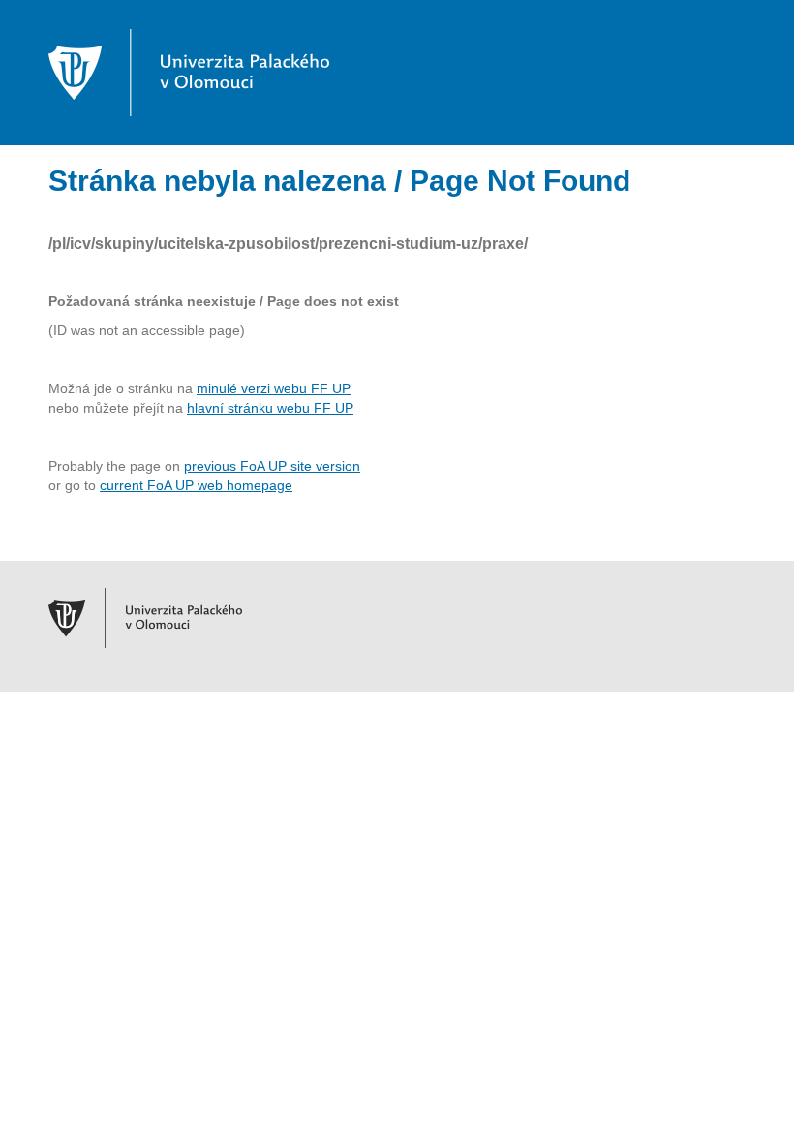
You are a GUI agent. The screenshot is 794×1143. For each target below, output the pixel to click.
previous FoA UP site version (272, 466)
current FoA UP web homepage (196, 485)
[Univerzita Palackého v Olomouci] (188, 71)
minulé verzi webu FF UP (274, 388)
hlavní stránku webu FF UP (270, 408)
